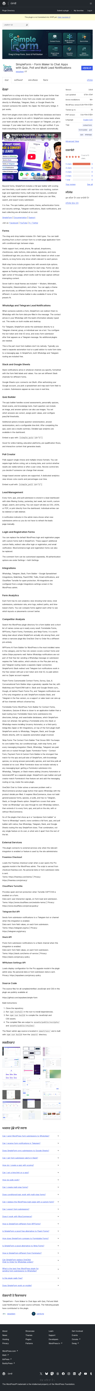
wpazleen (20, 71)
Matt (5, 1355)
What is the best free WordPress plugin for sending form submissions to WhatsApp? (20, 1269)
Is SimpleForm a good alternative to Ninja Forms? (23, 1246)
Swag (75, 1343)
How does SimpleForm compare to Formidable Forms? (25, 1238)
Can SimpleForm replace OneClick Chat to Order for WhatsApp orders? (17, 1261)
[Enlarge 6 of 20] (17, 1104)
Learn (51, 1331)
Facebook (13, 223)
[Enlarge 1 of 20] (17, 1050)
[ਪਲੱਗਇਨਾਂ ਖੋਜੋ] (27, 25)
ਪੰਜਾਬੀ (10, 1374)
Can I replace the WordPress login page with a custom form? (28, 1202)
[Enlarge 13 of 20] (38, 1114)
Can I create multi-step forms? (15, 1187)
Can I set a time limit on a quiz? (15, 1173)
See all (90, 184)
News (4, 1335)
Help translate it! (64, 17)
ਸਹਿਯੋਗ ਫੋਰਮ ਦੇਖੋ (72, 203)
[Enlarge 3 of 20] (17, 1073)
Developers (53, 1339)
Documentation (20, 217)
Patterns (29, 1343)
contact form (87, 125)
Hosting (5, 1339)
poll (90, 130)
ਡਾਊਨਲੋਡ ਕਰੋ (87, 68)
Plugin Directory (8, 11)
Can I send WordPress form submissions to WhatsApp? (25, 1136)
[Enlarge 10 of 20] (38, 1080)
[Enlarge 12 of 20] (38, 1102)
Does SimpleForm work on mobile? (17, 1285)
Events (75, 1335)
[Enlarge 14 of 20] (58, 1050)
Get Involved (77, 1331)
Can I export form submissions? (15, 1209)
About (4, 1331)
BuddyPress (8, 1363)
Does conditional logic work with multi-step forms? (24, 1194)
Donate (76, 1339)
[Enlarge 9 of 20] (38, 1064)
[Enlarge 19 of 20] (58, 1105)
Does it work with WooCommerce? (17, 1216)
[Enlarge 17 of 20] (58, 1084)
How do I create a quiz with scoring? (18, 1165)
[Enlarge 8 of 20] (38, 1050)
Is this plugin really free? (12, 1278)
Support (32, 217)
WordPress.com (10, 1351)
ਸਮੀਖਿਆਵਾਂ (18, 80)
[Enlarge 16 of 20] (58, 1072)
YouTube (23, 223)
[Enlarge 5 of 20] (17, 1093)
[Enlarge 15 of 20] (58, 1061)
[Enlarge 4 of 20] (17, 1085)
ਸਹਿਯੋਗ (90, 80)
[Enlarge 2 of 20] (17, 1060)
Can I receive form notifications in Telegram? (21, 1143)
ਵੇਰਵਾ (7, 80)
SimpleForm (7, 217)
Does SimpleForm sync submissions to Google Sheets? (25, 1151)
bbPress (7, 1359)
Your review (71, 184)
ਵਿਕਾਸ (45, 80)
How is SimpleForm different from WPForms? (21, 1224)
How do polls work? (10, 1180)
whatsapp (88, 134)
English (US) (88, 120)
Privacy (5, 1343)
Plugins (28, 1339)
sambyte (40, 1314)
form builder (83, 130)
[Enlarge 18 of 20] (58, 1095)
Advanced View (72, 141)
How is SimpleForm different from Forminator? (22, 1253)
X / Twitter (33, 223)
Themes (28, 1335)
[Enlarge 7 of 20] (17, 1116)
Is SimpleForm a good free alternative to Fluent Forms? (25, 1231)
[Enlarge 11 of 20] (38, 1091)
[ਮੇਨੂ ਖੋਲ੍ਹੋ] (91, 3)
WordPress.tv (55, 1343)
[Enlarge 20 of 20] (58, 1114)
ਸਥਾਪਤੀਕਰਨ (33, 80)
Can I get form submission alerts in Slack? (20, 1158)
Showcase (29, 1331)
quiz (81, 134)
